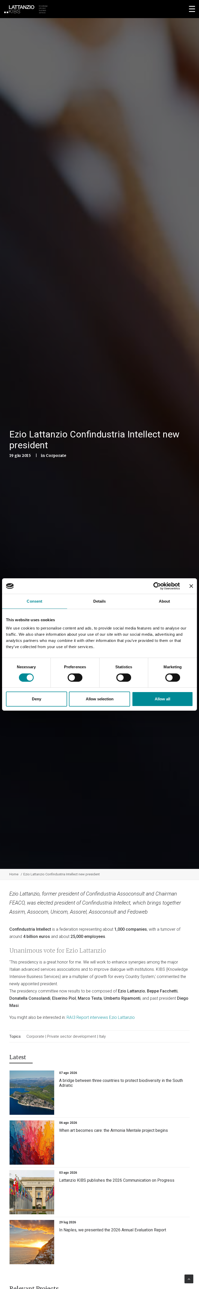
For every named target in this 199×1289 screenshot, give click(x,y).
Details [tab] (99, 601)
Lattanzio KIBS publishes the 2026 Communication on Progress (116, 1180)
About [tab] (164, 601)
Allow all (162, 699)
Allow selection (99, 699)
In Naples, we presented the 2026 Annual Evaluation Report (112, 1229)
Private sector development (71, 1036)
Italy (102, 1036)
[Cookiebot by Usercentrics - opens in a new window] (157, 586)
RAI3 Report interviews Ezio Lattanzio (101, 1017)
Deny (36, 699)
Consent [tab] (34, 601)
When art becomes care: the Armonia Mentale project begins (113, 1130)
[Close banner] (191, 586)
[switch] (75, 677)
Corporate (56, 455)
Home (13, 874)
